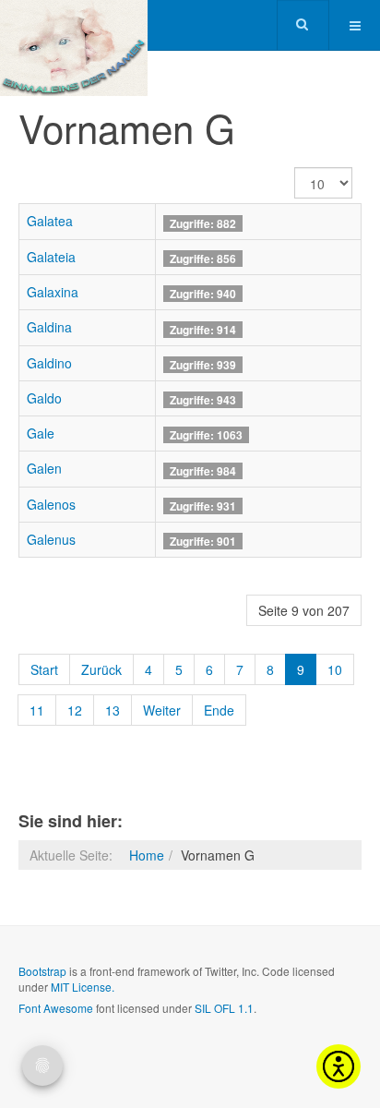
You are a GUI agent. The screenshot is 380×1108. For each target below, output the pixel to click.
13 (112, 710)
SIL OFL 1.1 (224, 1008)
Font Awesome (55, 1008)
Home (146, 855)
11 (37, 710)
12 (74, 710)
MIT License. (82, 986)
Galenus (51, 539)
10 (334, 669)
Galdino (49, 363)
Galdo (44, 398)
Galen (44, 468)
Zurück (101, 669)
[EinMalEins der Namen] (74, 25)
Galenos (51, 504)
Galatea (50, 220)
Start (44, 669)
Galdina (49, 327)
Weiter (162, 710)
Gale (40, 433)
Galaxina (52, 292)
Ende (219, 710)
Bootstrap (42, 971)
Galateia (51, 256)
